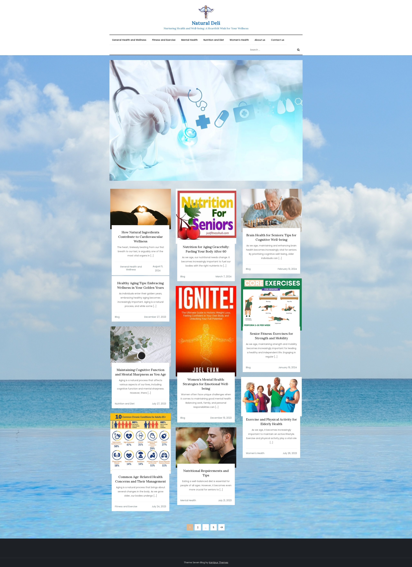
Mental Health (189, 40)
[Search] (298, 50)
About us (260, 40)
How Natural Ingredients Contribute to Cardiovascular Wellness (140, 236)
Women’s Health (239, 40)
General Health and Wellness (129, 40)
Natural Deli (206, 23)
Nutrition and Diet (213, 40)
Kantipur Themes (218, 562)
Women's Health (255, 453)
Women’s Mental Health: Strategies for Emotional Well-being (206, 383)
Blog (182, 276)
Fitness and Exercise (163, 40)
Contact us (277, 40)
